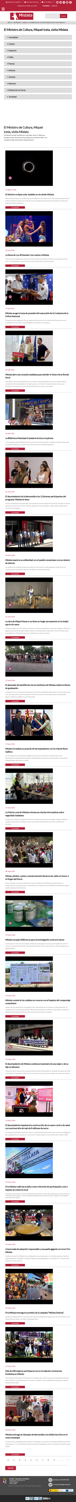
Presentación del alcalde (27, 6)
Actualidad (13, 37)
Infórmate (17, 22)
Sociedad (12, 97)
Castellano (46, 6)
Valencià (54, 6)
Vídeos (25, 22)
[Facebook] (57, 2)
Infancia (11, 70)
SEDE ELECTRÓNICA (14, 2)
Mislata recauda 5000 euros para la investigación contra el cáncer (35, 939)
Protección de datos (19, 1485)
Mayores (12, 83)
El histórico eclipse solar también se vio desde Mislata (29, 194)
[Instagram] (64, 2)
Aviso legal (11, 1485)
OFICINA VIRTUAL (32, 2)
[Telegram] (67, 2)
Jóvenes (11, 77)
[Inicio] (20, 16)
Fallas (10, 57)
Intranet (39, 1485)
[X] (61, 2)
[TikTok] (70, 2)
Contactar (33, 1485)
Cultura (11, 44)
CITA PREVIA (48, 2)
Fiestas (11, 64)
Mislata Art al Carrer (17, 90)
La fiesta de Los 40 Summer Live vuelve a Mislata (27, 255)
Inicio (10, 22)
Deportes (12, 50)
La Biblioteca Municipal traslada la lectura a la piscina (29, 438)
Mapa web (27, 1485)
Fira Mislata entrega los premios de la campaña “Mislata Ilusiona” (34, 1312)
